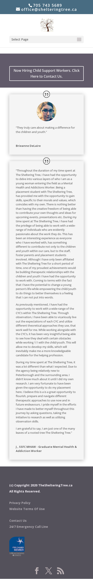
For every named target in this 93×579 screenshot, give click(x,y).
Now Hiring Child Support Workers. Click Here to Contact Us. (47, 73)
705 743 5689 (47, 5)
